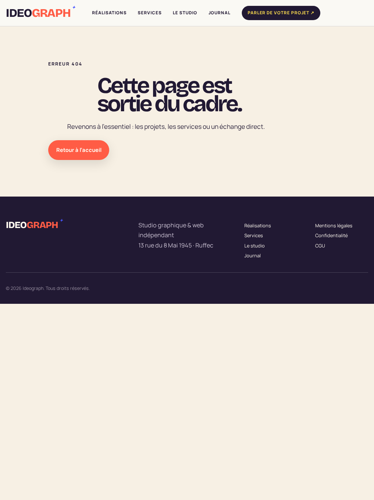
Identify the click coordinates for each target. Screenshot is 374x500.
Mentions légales (333, 225)
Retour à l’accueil (79, 149)
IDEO (40, 13)
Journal (252, 255)
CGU (320, 245)
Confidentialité (331, 235)
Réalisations (257, 225)
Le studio (254, 245)
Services (253, 235)
